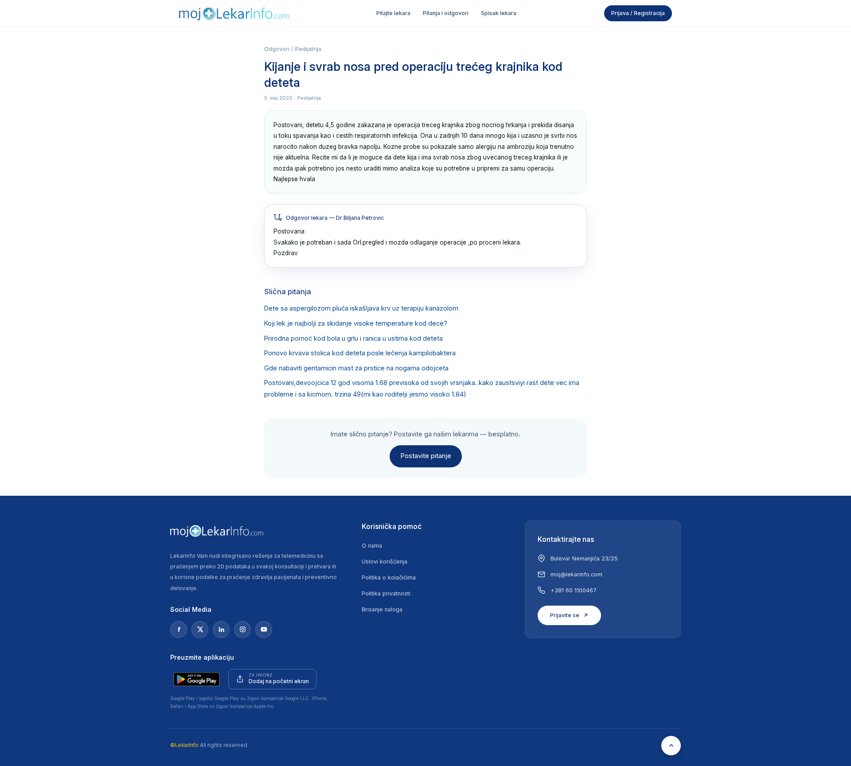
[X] (199, 629)
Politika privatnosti (386, 593)
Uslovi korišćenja (384, 561)
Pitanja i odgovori (445, 13)
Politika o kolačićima (389, 577)
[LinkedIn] (221, 629)
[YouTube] (263, 629)
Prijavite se (564, 615)
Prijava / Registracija (638, 13)
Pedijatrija (308, 49)
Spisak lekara (498, 13)
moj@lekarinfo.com (576, 574)
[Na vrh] (671, 745)
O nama (372, 545)
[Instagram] (242, 629)
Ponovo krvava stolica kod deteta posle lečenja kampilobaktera (360, 353)
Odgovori (276, 49)
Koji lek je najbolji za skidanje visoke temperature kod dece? (355, 323)
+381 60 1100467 (573, 590)
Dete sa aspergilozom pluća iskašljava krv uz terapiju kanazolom (361, 308)
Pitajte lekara (393, 13)
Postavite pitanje (425, 456)
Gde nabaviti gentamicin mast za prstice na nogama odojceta (356, 368)
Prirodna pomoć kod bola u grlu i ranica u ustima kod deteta (353, 338)
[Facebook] (178, 629)
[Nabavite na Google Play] (196, 679)
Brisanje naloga (382, 609)
